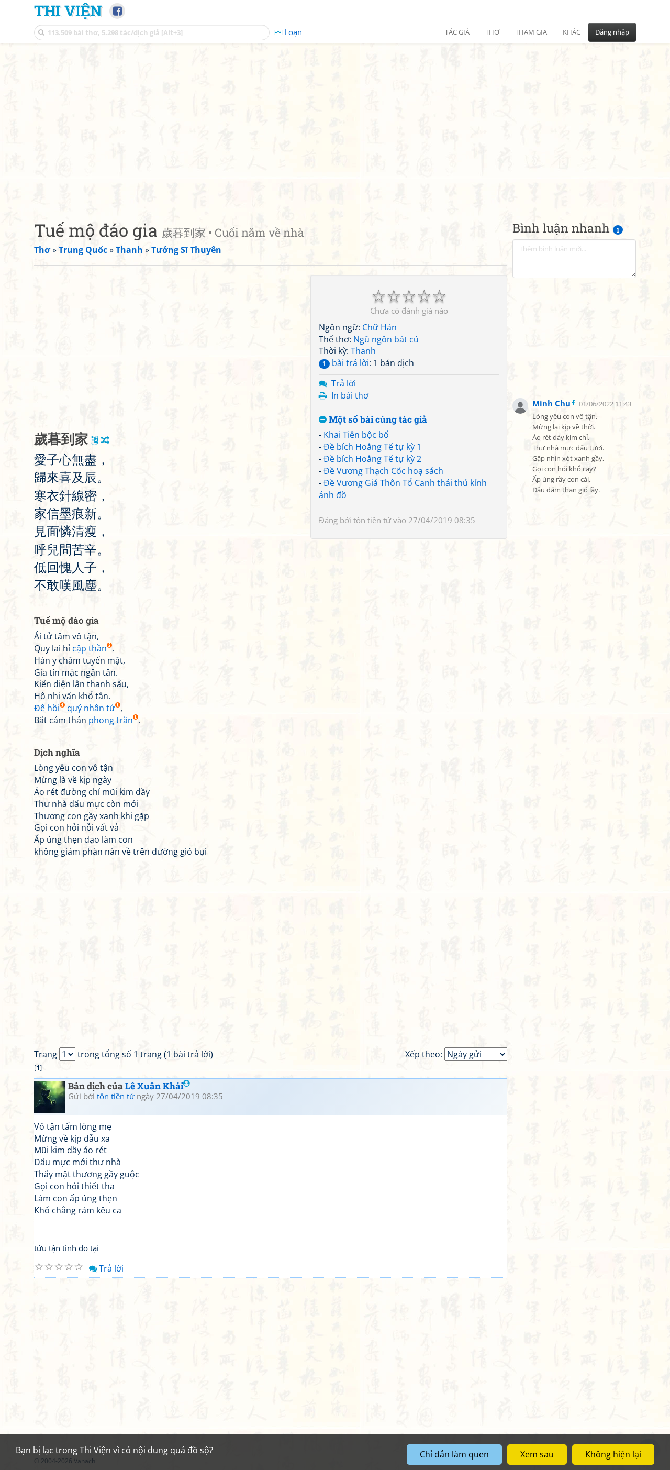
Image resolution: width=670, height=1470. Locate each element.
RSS (630, 1460)
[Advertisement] (335, 123)
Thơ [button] (492, 32)
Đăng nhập (612, 32)
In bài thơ (349, 395)
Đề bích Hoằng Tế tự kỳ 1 (372, 446)
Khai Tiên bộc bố (356, 434)
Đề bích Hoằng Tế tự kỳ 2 (372, 459)
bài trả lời (345, 363)
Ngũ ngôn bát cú (386, 339)
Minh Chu (551, 403)
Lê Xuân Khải (154, 1086)
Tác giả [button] (457, 32)
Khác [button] (571, 32)
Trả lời (343, 383)
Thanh (363, 351)
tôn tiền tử (372, 520)
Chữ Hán (379, 327)
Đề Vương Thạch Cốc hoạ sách (383, 471)
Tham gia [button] (531, 32)
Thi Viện (68, 10)
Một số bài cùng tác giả (377, 420)
